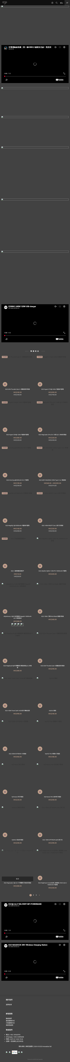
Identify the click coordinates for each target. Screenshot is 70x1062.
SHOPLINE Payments (38, 1059)
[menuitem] (30, 895)
